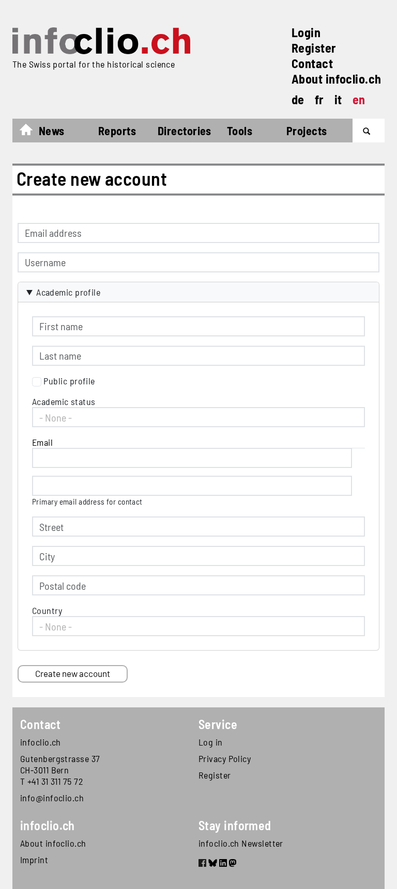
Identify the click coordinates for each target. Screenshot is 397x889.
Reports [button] (117, 130)
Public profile (69, 380)
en (359, 99)
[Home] (101, 40)
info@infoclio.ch (52, 797)
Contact (312, 63)
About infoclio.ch (336, 78)
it (338, 99)
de (298, 99)
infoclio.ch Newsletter (240, 843)
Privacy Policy (224, 758)
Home (31, 132)
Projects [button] (306, 130)
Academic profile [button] (68, 292)
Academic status (64, 401)
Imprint (34, 859)
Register (314, 47)
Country (47, 610)
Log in (210, 742)
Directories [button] (184, 130)
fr (319, 99)
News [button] (52, 130)
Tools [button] (239, 130)
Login (306, 32)
